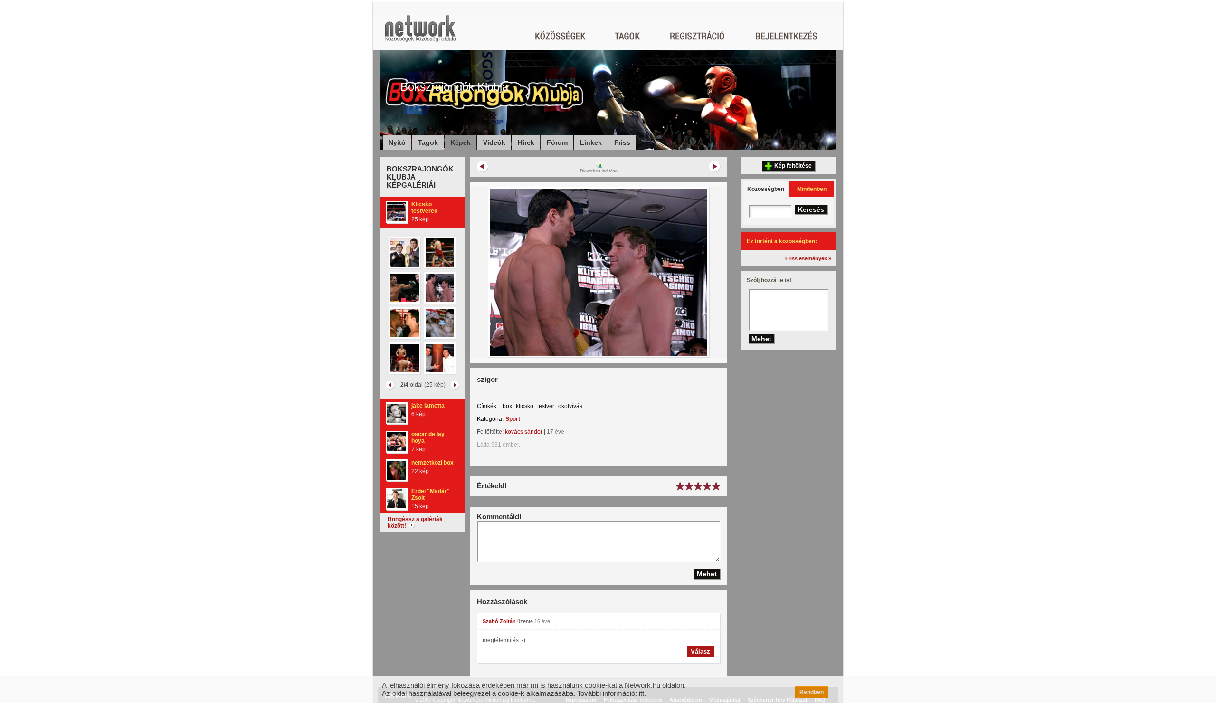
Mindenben (811, 189)
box (507, 406)
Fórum (557, 142)
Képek (460, 142)
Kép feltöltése (793, 165)
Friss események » (808, 258)
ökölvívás (570, 406)
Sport (512, 419)
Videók (494, 142)
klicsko (524, 406)
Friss (622, 142)
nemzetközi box (432, 462)
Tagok (428, 142)
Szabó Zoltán (499, 621)
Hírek (526, 142)
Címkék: (487, 406)
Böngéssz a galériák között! (415, 522)
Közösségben (765, 189)
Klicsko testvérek (424, 207)
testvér (545, 406)
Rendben (811, 692)
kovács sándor (523, 431)
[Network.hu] (420, 33)
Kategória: (490, 419)
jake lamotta (428, 405)
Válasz (700, 651)
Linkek (591, 142)
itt (641, 693)
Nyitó (397, 142)
